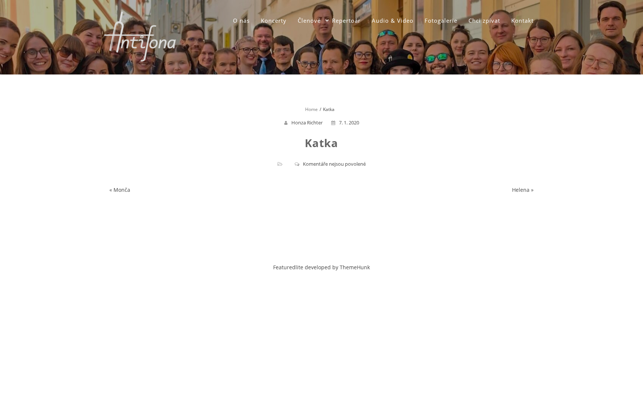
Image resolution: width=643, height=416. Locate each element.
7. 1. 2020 (349, 122)
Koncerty (274, 20)
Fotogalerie (441, 20)
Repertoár (346, 20)
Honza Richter (307, 122)
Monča (121, 189)
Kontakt (522, 20)
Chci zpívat (484, 20)
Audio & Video (392, 20)
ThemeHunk (355, 267)
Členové (309, 20)
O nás (241, 20)
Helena (521, 189)
